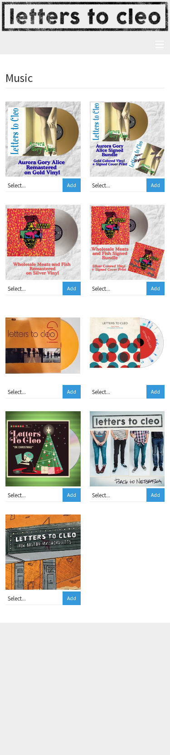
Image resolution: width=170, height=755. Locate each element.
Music (55, 678)
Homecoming (65, 688)
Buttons (57, 741)
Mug (53, 699)
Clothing (58, 657)
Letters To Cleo (29, 44)
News (11, 646)
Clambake (60, 720)
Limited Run (135, 646)
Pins (53, 709)
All (51, 646)
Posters (57, 667)
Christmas (60, 730)
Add (71, 185)
